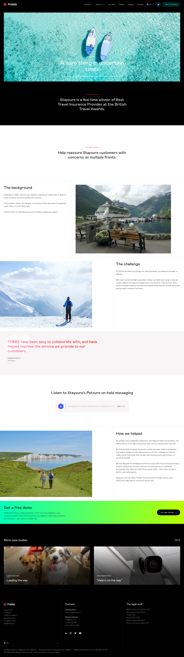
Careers (122, 4)
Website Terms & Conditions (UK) (138, 609)
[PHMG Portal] (158, 4)
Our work (111, 4)
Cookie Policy (131, 615)
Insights (131, 4)
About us (99, 4)
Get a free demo (9, 618)
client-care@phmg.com (73, 612)
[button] (66, 633)
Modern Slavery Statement (136, 620)
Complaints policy (10, 621)
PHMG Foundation (10, 615)
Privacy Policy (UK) (133, 617)
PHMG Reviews (9, 623)
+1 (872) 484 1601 (71, 622)
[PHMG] (10, 4)
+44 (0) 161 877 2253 (72, 625)
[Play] (61, 406)
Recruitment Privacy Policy (136, 612)
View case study (47, 565)
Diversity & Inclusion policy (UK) (138, 623)
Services (87, 4)
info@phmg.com (70, 620)
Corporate (7, 612)
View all (177, 540)
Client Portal (8, 610)
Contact (140, 4)
